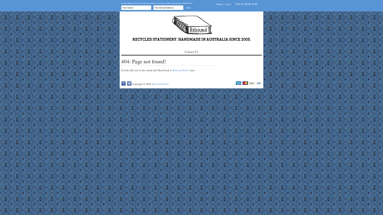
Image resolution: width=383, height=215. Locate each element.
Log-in (228, 4)
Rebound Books (181, 70)
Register (219, 4)
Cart (246, 4)
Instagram (129, 83)
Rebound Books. (160, 84)
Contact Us (191, 52)
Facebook (123, 83)
